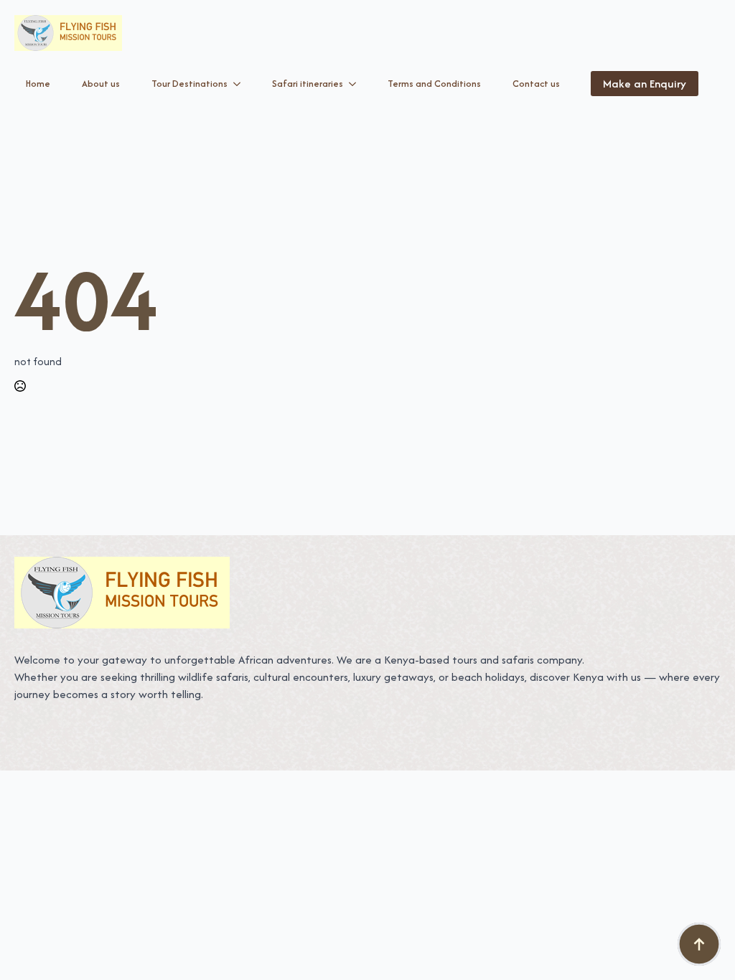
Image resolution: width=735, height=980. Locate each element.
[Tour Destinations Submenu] (240, 84)
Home (38, 83)
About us (101, 83)
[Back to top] (699, 944)
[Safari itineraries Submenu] (355, 84)
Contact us (536, 83)
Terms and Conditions (434, 83)
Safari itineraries (307, 83)
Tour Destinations (189, 83)
